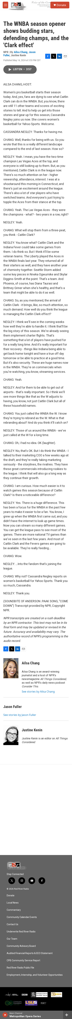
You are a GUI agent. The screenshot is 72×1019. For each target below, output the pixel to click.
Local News (13, 903)
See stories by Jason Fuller (19, 715)
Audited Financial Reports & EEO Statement (30, 953)
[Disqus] (36, 810)
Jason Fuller (12, 707)
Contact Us (12, 924)
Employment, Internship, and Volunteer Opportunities (35, 975)
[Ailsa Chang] (10, 668)
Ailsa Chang (20, 52)
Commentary (14, 910)
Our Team (12, 939)
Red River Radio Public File (20, 967)
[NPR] (43, 1003)
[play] (5, 1014)
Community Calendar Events (22, 917)
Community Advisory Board (21, 946)
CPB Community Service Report (23, 960)
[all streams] (67, 1015)
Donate (61, 5)
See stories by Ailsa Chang (38, 691)
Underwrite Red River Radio (21, 931)
